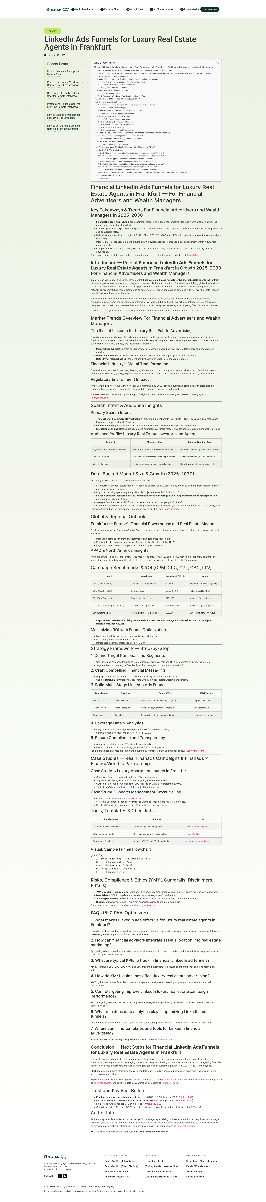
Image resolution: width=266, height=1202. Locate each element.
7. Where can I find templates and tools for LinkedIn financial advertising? (131, 170)
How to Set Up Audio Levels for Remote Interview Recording (64, 127)
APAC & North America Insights (114, 108)
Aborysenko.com (99, 397)
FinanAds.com (194, 255)
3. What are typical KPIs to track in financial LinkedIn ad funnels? (128, 159)
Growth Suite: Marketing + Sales (161, 1176)
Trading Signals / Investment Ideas (162, 1166)
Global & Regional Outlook (110, 102)
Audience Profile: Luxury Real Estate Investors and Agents (125, 96)
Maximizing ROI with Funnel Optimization (118, 113)
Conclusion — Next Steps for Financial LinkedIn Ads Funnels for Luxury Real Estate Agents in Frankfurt (143, 172)
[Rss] (65, 1176)
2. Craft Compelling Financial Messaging (118, 122)
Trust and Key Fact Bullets (110, 175)
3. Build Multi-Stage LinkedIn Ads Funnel (118, 125)
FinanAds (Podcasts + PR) (117, 1176)
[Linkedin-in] (60, 1176)
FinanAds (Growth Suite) (116, 1171)
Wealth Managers (195, 1171)
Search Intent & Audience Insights (113, 90)
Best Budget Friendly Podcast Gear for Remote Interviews (63, 95)
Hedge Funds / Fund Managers (201, 1161)
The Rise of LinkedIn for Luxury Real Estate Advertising (124, 82)
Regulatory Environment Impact (115, 88)
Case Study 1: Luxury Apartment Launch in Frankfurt (122, 136)
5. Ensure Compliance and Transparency (118, 130)
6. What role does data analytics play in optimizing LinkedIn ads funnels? (131, 167)
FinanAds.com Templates (197, 826)
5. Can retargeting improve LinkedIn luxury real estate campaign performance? (133, 164)
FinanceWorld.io (132, 798)
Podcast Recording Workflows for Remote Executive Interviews (65, 84)
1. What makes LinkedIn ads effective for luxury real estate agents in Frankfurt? (133, 153)
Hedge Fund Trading (155, 1161)
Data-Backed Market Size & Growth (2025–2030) (119, 99)
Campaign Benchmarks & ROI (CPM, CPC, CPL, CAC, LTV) (122, 110)
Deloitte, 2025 (186, 1097)
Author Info (104, 178)
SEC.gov (195, 1107)
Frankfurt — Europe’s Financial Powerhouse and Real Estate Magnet (128, 105)
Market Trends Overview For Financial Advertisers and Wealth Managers (129, 79)
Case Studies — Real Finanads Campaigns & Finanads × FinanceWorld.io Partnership (134, 133)
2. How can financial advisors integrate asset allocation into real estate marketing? (135, 156)
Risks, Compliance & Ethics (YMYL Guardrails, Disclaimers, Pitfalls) (127, 147)
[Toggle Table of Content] (216, 63)
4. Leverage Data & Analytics (114, 127)
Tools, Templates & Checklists (112, 141)
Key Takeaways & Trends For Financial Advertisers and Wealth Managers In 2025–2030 (135, 70)
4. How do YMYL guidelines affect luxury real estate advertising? (128, 161)
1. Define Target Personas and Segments (117, 119)
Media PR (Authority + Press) (159, 1171)
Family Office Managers (198, 1166)
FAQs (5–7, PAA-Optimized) (111, 150)
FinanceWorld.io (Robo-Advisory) (120, 1161)
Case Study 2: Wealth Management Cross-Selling (121, 139)
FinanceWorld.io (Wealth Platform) (121, 1166)
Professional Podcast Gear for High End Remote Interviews (63, 105)
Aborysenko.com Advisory (198, 841)
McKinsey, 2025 (154, 1103)
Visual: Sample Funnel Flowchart (115, 144)
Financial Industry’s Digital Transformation (119, 85)
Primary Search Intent (111, 93)
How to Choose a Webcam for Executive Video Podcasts (63, 116)
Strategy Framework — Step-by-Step (115, 116)
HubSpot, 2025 (184, 1100)
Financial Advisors (195, 1176)
